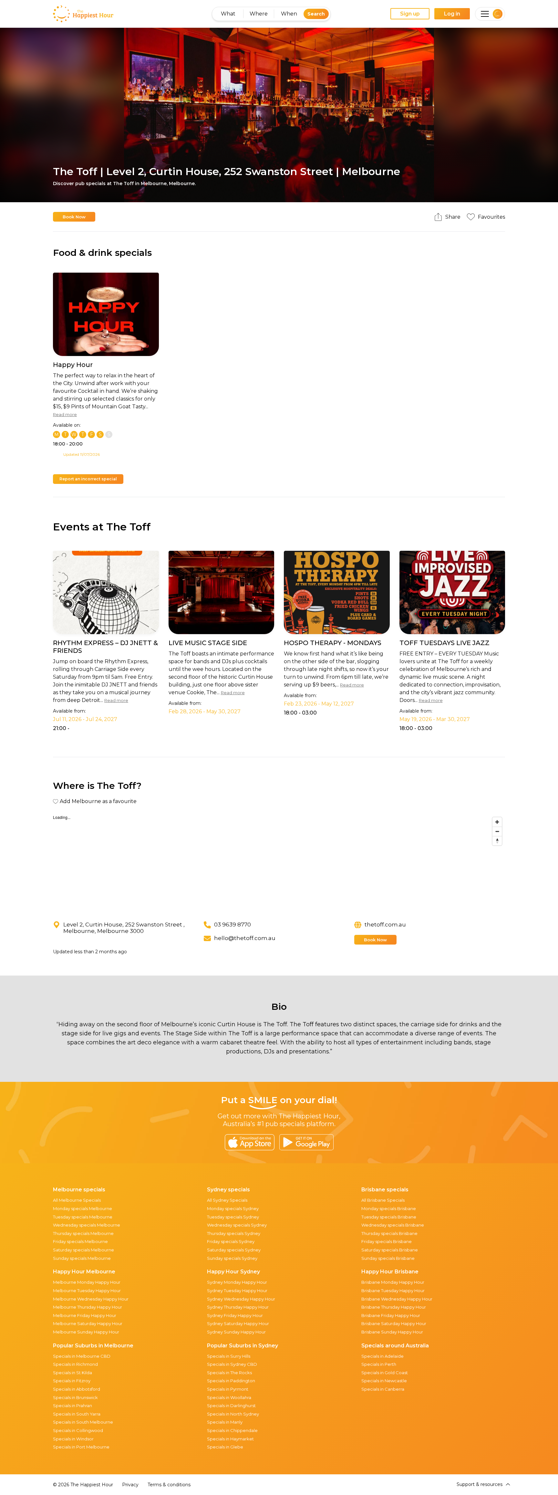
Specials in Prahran (72, 1405)
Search (316, 14)
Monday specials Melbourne (82, 1208)
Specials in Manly (225, 1422)
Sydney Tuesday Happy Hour (237, 1290)
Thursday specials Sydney (233, 1233)
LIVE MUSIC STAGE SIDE (208, 643)
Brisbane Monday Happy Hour (392, 1282)
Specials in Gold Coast (384, 1372)
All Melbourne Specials (77, 1200)
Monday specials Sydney (233, 1208)
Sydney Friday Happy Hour (235, 1315)
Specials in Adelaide (382, 1356)
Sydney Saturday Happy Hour (238, 1323)
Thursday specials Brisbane (389, 1233)
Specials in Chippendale (232, 1430)
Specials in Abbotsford (76, 1389)
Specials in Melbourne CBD (81, 1356)
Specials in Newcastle (384, 1380)
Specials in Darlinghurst (231, 1405)
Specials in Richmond (75, 1364)
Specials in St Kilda (72, 1372)
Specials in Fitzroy (71, 1380)
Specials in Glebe (225, 1446)
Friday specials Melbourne (80, 1241)
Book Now (74, 216)
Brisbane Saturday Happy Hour (393, 1323)
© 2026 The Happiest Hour (83, 1485)
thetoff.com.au (385, 924)
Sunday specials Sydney (232, 1258)
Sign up (410, 14)
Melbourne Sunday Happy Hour (86, 1331)
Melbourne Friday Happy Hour (84, 1315)
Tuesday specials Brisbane (388, 1216)
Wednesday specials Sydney (237, 1225)
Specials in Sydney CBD (232, 1364)
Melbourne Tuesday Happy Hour (87, 1290)
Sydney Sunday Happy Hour (236, 1331)
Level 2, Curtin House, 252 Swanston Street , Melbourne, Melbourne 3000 (124, 927)
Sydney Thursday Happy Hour (238, 1307)
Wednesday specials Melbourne (86, 1225)
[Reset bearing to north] (497, 840)
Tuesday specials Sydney (233, 1216)
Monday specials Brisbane (388, 1208)
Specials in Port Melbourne (81, 1446)
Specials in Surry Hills (228, 1356)
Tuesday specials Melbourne (82, 1216)
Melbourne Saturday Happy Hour (87, 1323)
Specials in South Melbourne (83, 1422)
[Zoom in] (497, 822)
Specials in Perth (378, 1364)
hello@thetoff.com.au (244, 938)
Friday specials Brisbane (386, 1241)
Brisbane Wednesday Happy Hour (396, 1299)
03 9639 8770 (232, 924)
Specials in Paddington (231, 1380)
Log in (452, 14)
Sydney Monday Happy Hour (237, 1282)
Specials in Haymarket (230, 1438)
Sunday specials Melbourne (82, 1258)
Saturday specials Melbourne (83, 1249)
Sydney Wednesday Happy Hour (241, 1299)
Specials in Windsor (73, 1438)
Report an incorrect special (88, 478)
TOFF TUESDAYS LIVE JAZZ (444, 643)
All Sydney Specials (227, 1200)
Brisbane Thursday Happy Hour (393, 1307)
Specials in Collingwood (78, 1430)
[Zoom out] (497, 831)
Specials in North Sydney (233, 1414)
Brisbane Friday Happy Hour (390, 1315)
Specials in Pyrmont (227, 1389)
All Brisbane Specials (383, 1200)
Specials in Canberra (382, 1389)
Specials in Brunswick (75, 1397)
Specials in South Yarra (76, 1414)
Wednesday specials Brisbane (392, 1225)
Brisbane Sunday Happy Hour (392, 1331)
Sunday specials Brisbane (388, 1258)
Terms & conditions (169, 1485)
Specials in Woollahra (229, 1397)
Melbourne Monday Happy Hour (86, 1282)
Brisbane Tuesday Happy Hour (393, 1290)
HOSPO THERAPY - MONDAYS (332, 643)
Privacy (130, 1485)
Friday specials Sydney (230, 1241)
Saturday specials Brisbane (389, 1249)
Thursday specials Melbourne (83, 1233)
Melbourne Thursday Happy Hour (87, 1307)
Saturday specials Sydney (234, 1249)
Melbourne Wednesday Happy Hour (91, 1299)
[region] (279, 862)
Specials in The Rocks (229, 1372)
